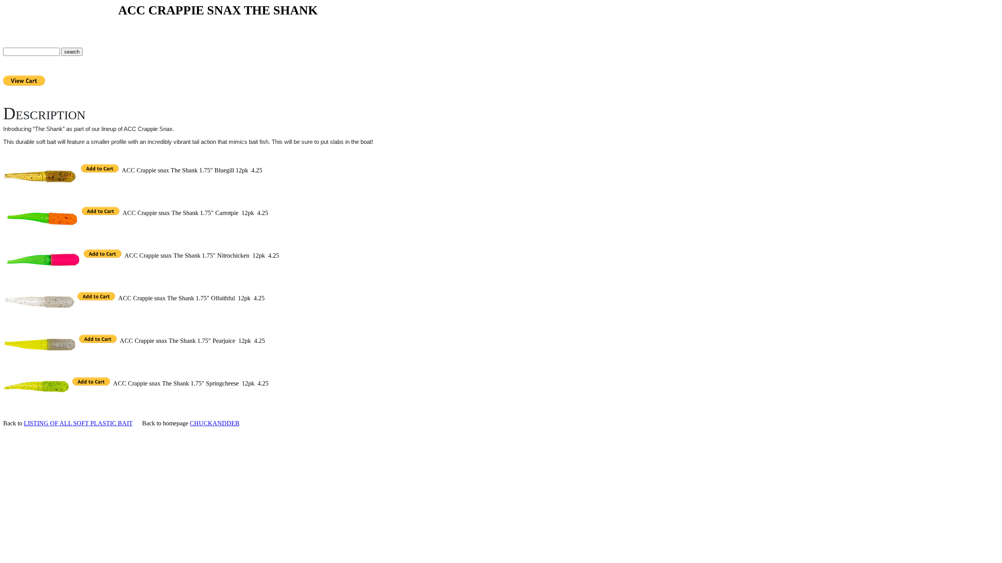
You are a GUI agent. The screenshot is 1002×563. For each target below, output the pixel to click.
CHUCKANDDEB (215, 423)
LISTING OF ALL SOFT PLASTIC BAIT (78, 423)
